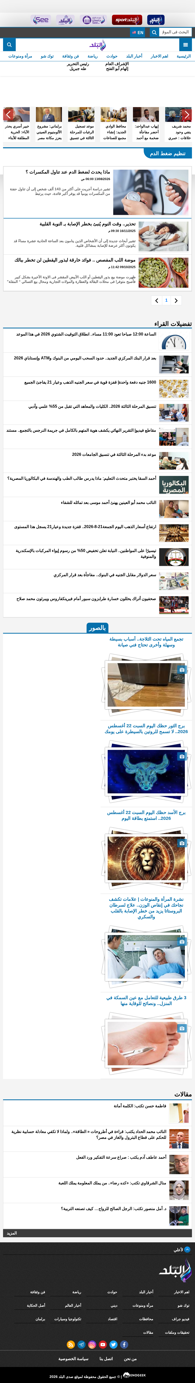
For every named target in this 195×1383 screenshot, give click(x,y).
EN (140, 33)
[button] (187, 114)
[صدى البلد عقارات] (65, 20)
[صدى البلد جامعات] (93, 20)
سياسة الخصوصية (73, 1359)
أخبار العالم (73, 1305)
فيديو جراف (180, 1319)
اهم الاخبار (159, 56)
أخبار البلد (134, 56)
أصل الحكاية (36, 1305)
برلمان (40, 1319)
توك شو (47, 56)
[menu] (185, 44)
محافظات (146, 1319)
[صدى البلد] (97, 44)
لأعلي (179, 1250)
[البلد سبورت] (127, 20)
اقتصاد (112, 1319)
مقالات (148, 1332)
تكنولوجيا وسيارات (67, 1319)
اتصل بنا (106, 1359)
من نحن (130, 1359)
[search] (9, 44)
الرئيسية (184, 56)
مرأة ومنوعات (20, 56)
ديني (114, 1305)
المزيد (12, 1233)
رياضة (93, 56)
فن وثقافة (70, 56)
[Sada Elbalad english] (40, 20)
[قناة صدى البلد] (156, 20)
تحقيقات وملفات (177, 1332)
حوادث (112, 56)
